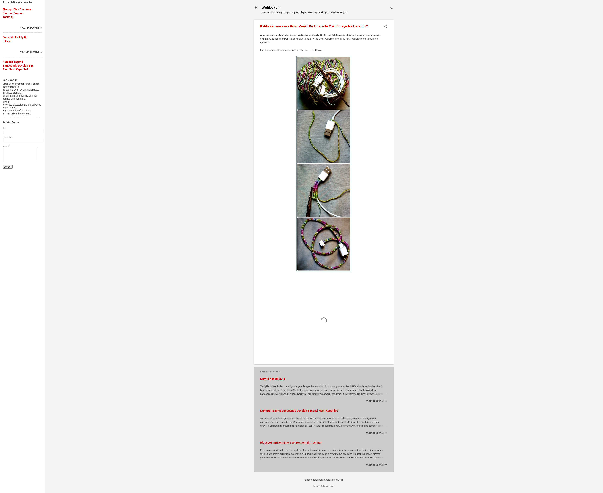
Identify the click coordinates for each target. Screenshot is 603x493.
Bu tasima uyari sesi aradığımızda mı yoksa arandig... (21, 91)
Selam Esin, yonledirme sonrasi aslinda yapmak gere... (20, 97)
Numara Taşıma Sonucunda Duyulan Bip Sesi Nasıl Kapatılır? (299, 410)
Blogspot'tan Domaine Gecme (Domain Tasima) (291, 442)
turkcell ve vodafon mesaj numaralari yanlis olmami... (17, 112)
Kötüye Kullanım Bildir (324, 486)
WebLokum (271, 7)
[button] (385, 26)
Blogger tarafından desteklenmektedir (324, 479)
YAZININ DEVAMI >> (376, 401)
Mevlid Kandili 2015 (272, 378)
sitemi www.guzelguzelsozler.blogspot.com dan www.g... (22, 104)
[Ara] (392, 8)
